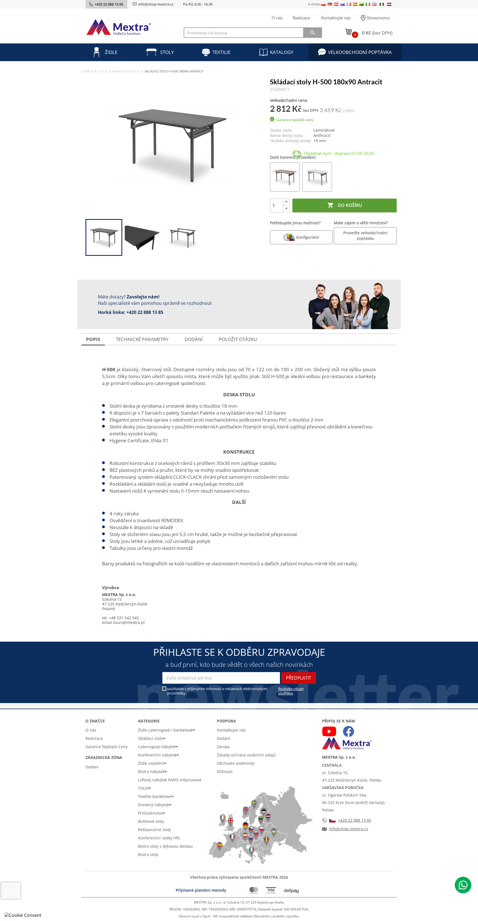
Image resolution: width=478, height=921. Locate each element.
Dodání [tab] (194, 339)
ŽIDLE (111, 52)
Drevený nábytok (153, 804)
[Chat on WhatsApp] (463, 885)
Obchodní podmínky (235, 763)
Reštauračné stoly (154, 829)
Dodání (92, 766)
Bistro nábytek (151, 771)
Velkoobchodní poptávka (360, 52)
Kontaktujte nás (336, 17)
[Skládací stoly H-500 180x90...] (284, 176)
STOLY (167, 52)
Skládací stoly (150, 738)
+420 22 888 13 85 (144, 312)
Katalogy (281, 52)
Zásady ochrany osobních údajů (246, 755)
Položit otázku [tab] (238, 339)
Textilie (221, 52)
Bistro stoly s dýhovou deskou (165, 846)
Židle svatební (151, 763)
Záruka (223, 746)
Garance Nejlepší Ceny (106, 746)
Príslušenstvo (150, 813)
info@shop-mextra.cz (155, 4)
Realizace (301, 17)
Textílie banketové (155, 796)
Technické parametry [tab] (142, 339)
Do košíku (344, 205)
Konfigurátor (307, 237)
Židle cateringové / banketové (165, 730)
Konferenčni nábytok (157, 755)
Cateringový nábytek (157, 746)
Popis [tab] (93, 339)
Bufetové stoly (151, 821)
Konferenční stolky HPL (159, 838)
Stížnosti (225, 771)
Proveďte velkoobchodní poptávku (365, 235)
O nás (277, 17)
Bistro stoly (148, 854)
